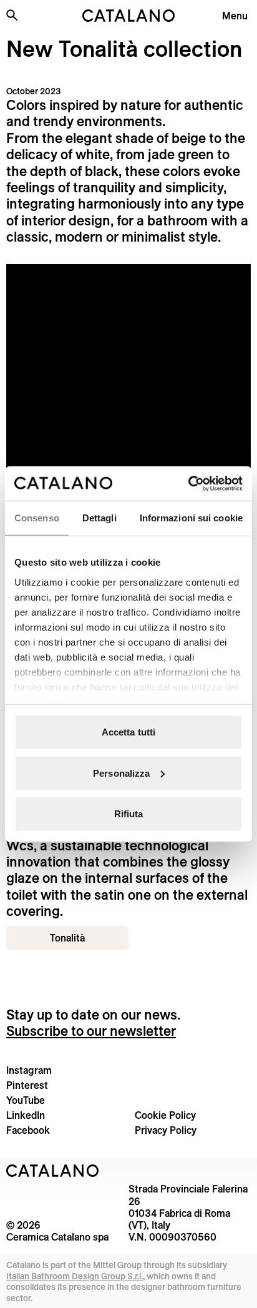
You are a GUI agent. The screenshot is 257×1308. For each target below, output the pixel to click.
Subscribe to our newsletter (91, 1031)
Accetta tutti (128, 732)
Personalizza (121, 772)
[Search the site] (11, 15)
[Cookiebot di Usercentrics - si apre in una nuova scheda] (188, 483)
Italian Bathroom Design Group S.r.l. (74, 1276)
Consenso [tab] (36, 518)
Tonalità (67, 938)
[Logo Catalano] (52, 1170)
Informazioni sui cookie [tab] (191, 518)
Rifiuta (128, 814)
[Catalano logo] (128, 15)
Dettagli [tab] (99, 518)
